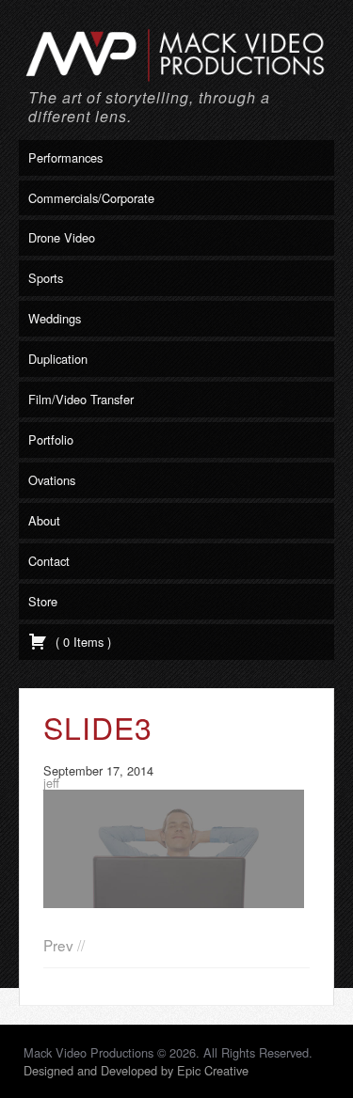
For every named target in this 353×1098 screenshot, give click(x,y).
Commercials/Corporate (91, 198)
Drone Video (61, 237)
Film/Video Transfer (81, 399)
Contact (49, 561)
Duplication (58, 359)
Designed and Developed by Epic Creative (136, 1070)
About (44, 520)
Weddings (54, 318)
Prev (58, 944)
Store (42, 601)
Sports (45, 278)
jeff (51, 783)
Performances (65, 157)
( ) (81, 642)
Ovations (51, 480)
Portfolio (50, 439)
